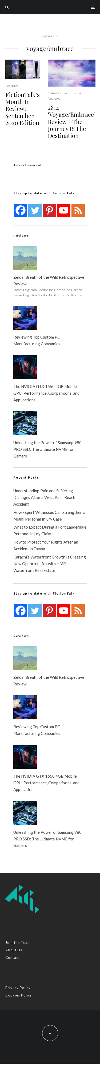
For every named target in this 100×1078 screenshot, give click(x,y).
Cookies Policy (18, 995)
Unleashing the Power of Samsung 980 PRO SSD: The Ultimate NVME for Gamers (47, 449)
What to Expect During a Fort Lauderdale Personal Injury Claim (49, 530)
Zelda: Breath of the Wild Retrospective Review (48, 280)
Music (78, 93)
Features (11, 86)
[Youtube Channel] (63, 210)
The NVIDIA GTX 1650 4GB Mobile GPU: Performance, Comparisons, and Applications (46, 393)
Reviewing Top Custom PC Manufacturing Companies (36, 340)
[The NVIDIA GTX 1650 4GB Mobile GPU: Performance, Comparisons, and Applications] (25, 367)
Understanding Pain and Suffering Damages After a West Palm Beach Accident (44, 497)
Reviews (54, 98)
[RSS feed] (78, 210)
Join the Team (18, 942)
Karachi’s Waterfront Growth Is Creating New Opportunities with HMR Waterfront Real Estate (49, 563)
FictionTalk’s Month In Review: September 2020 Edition (22, 108)
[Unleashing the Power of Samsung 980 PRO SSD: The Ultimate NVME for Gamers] (25, 423)
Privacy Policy (18, 988)
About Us (13, 950)
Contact (12, 957)
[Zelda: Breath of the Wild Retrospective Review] (25, 258)
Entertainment (59, 93)
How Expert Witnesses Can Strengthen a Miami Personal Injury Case (49, 515)
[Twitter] (35, 210)
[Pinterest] (49, 210)
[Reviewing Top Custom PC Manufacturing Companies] (25, 318)
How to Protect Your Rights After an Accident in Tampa (45, 545)
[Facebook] (20, 210)
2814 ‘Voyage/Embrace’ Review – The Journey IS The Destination (71, 121)
